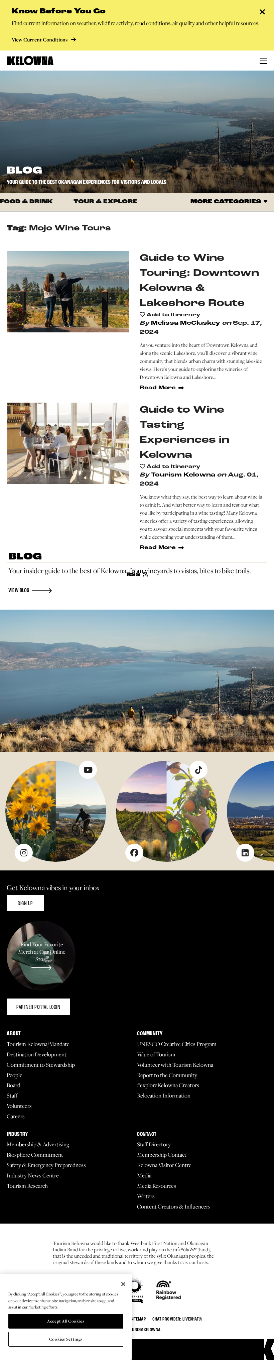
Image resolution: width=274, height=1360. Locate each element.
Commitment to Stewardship (41, 1065)
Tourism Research (27, 1186)
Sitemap (138, 1319)
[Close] (123, 1284)
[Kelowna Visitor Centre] (30, 60)
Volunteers (19, 1106)
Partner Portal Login (38, 1007)
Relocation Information (163, 1096)
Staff (12, 1096)
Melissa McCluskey (185, 323)
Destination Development (36, 1054)
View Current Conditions (40, 39)
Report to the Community (167, 1075)
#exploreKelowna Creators (168, 1085)
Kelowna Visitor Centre (164, 1165)
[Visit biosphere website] (134, 1290)
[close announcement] (262, 12)
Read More (158, 388)
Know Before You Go (59, 11)
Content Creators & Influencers (174, 1207)
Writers (146, 1196)
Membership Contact (161, 1155)
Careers (16, 1116)
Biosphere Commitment (35, 1155)
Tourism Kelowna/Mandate (38, 1044)
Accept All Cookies (66, 1321)
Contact (147, 1134)
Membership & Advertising (38, 1144)
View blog (18, 591)
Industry (17, 1134)
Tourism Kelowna (183, 475)
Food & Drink (26, 202)
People (14, 1075)
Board (13, 1085)
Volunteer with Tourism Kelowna (175, 1065)
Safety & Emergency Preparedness (46, 1165)
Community (150, 1034)
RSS (133, 575)
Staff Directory (154, 1144)
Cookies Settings (66, 1339)
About (14, 1034)
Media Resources (156, 1186)
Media (144, 1175)
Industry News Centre (33, 1175)
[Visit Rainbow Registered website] (168, 1290)
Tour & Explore (105, 202)
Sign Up (25, 904)
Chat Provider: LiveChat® (177, 1319)
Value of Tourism (156, 1054)
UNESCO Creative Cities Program (177, 1044)
